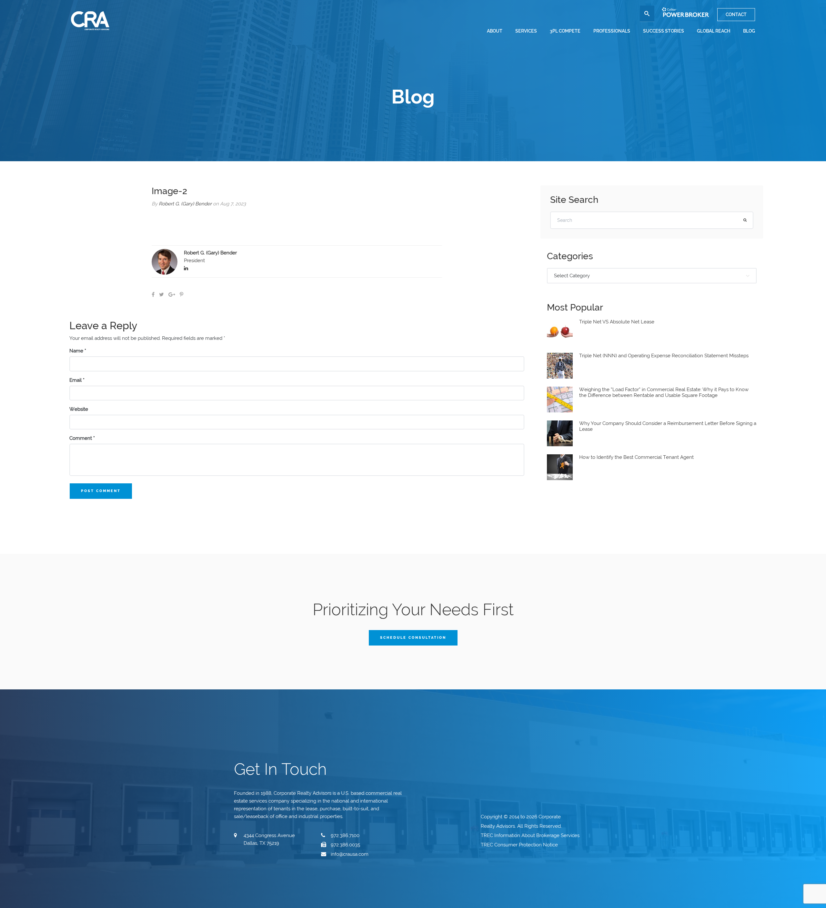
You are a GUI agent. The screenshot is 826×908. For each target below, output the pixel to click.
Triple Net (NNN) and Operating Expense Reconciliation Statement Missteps (664, 356)
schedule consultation (413, 638)
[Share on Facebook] (153, 295)
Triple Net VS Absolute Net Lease (616, 322)
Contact (736, 14)
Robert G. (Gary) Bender (185, 204)
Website (78, 409)
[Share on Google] (171, 295)
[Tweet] (161, 295)
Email (77, 380)
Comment (82, 438)
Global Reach (713, 31)
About (494, 31)
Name (77, 351)
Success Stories (663, 31)
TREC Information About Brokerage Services (531, 835)
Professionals (611, 31)
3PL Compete (565, 31)
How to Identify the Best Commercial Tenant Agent (636, 457)
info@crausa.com (349, 854)
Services (526, 31)
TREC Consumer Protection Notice (520, 845)
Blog (749, 31)
